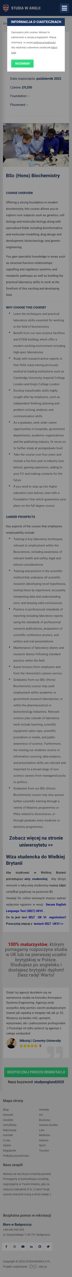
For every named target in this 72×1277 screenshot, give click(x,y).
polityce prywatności (44, 42)
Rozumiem (22, 63)
